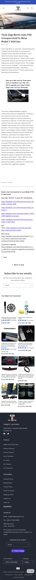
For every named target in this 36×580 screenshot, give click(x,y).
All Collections (8, 468)
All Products (7, 464)
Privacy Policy (7, 487)
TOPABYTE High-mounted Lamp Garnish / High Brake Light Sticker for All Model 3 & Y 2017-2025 (9, 376)
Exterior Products (8, 448)
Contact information (19, 577)
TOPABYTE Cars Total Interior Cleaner (25, 318)
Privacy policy (8, 574)
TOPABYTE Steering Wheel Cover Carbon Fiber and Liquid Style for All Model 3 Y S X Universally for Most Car (26, 376)
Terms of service (18, 574)
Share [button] (5, 257)
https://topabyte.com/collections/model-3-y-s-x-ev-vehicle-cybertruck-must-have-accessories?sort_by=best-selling (17, 238)
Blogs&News (7, 506)
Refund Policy (7, 483)
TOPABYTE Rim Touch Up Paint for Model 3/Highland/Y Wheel (8, 318)
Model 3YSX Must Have (11, 444)
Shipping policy (8, 494)
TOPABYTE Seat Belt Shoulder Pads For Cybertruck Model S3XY (9, 402)
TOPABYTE (10, 572)
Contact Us (6, 498)
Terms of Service (8, 490)
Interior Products (8, 452)
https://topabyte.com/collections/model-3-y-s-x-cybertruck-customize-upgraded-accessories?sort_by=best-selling (17, 249)
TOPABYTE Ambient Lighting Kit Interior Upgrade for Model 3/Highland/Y (26, 403)
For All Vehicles (8, 456)
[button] (3, 8)
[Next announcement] (33, 2)
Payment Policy (8, 479)
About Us (6, 502)
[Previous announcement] (3, 2)
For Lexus (6, 460)
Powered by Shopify (19, 572)
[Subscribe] (30, 285)
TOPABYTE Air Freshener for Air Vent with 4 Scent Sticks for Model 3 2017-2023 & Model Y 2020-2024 (9, 345)
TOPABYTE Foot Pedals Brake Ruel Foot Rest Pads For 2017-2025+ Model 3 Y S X (25, 345)
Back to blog (19, 265)
